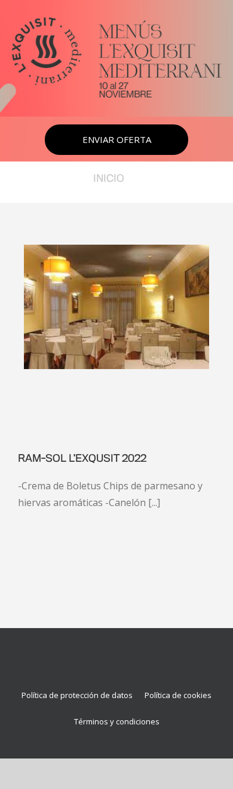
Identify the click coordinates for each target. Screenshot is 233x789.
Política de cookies (178, 695)
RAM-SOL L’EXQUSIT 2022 (82, 459)
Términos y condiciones (117, 721)
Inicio (108, 179)
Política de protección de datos (77, 695)
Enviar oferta (116, 139)
